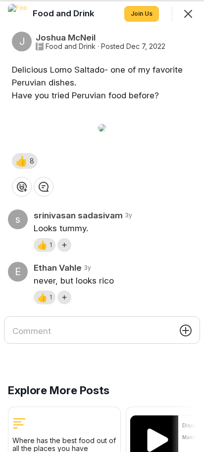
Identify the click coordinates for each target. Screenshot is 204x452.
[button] (25, 161)
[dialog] (102, 226)
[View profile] (18, 14)
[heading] (65, 13)
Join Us (142, 13)
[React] (21, 186)
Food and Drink (71, 46)
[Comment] (43, 187)
